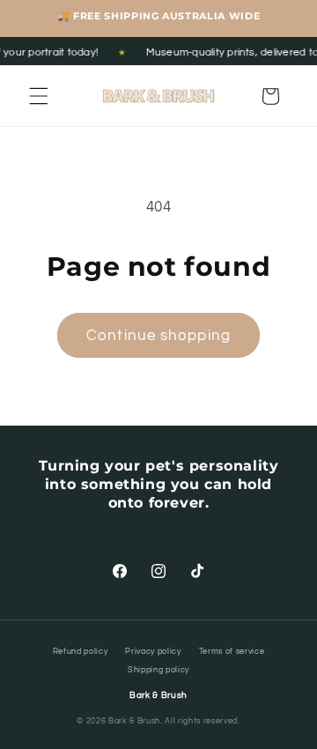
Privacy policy (153, 652)
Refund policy (80, 652)
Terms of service (232, 652)
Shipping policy (158, 670)
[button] (39, 96)
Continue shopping (158, 335)
